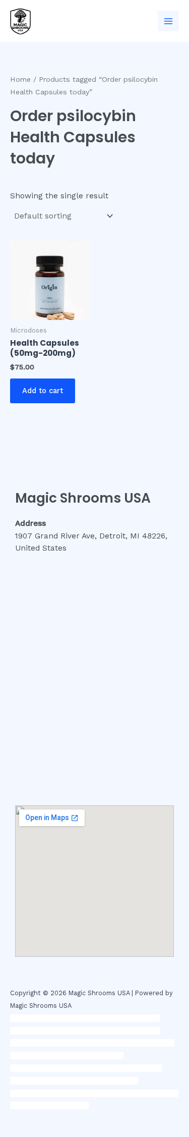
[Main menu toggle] (168, 21)
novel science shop (41, 1018)
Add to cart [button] (42, 390)
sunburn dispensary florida (81, 1068)
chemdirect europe (105, 1018)
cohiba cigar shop (61, 1081)
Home (20, 79)
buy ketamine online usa (89, 1031)
